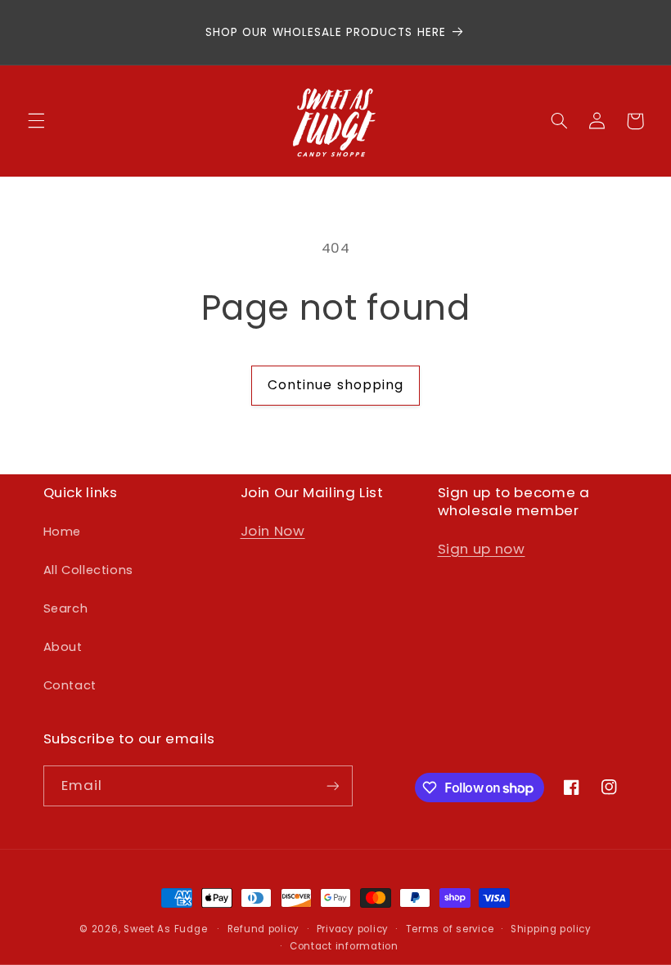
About (63, 647)
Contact (70, 685)
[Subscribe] (332, 785)
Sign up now (481, 549)
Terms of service (450, 929)
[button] (36, 121)
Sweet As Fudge (165, 929)
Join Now (273, 531)
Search (65, 608)
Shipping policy (551, 929)
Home (62, 531)
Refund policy (263, 929)
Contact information (344, 946)
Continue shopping (335, 384)
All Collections (88, 570)
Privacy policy (353, 929)
